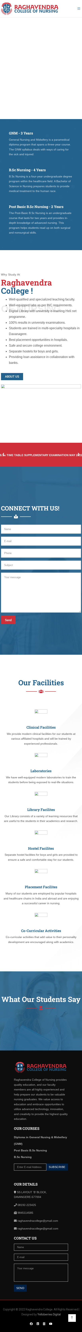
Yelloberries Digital (49, 1314)
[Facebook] (31, 1323)
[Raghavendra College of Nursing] (30, 8)
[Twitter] (44, 1323)
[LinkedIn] (38, 1323)
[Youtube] (50, 1323)
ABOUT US (12, 376)
